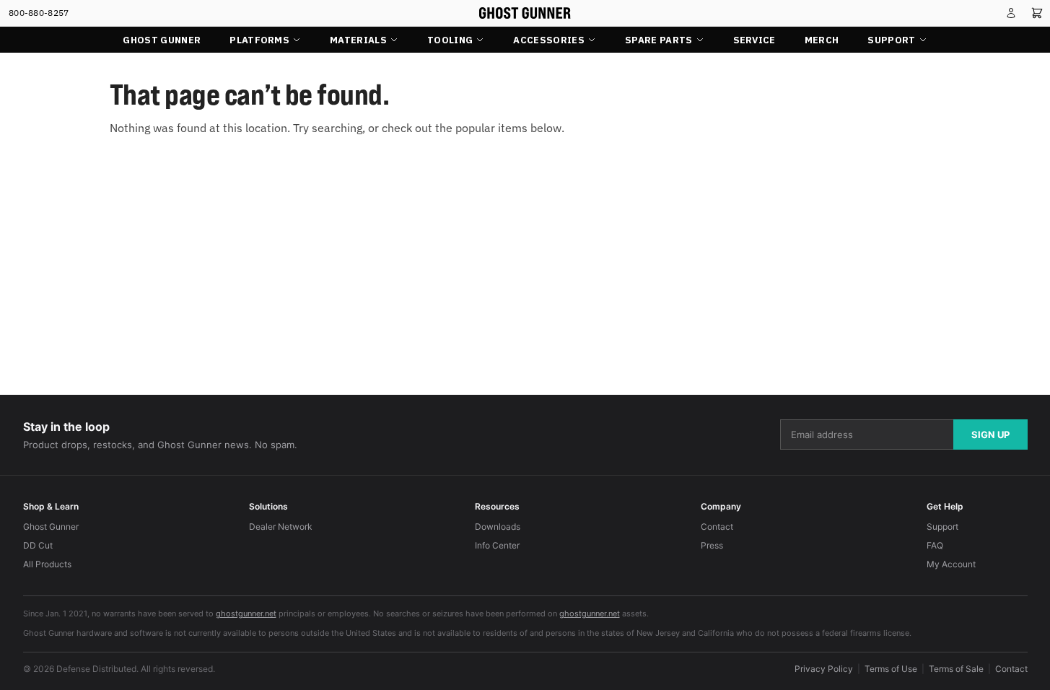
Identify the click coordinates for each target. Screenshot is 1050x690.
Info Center (497, 545)
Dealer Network (280, 526)
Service (754, 40)
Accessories (549, 40)
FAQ (935, 545)
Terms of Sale (956, 668)
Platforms (259, 40)
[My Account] (1011, 13)
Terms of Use (891, 668)
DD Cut (38, 545)
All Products (47, 564)
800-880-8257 (39, 13)
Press (712, 545)
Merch (822, 40)
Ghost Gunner (162, 40)
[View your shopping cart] (1037, 12)
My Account (951, 564)
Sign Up (990, 434)
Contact (717, 526)
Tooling (450, 40)
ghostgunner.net (246, 613)
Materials (358, 40)
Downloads (497, 526)
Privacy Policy (824, 668)
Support (891, 40)
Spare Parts (659, 40)
